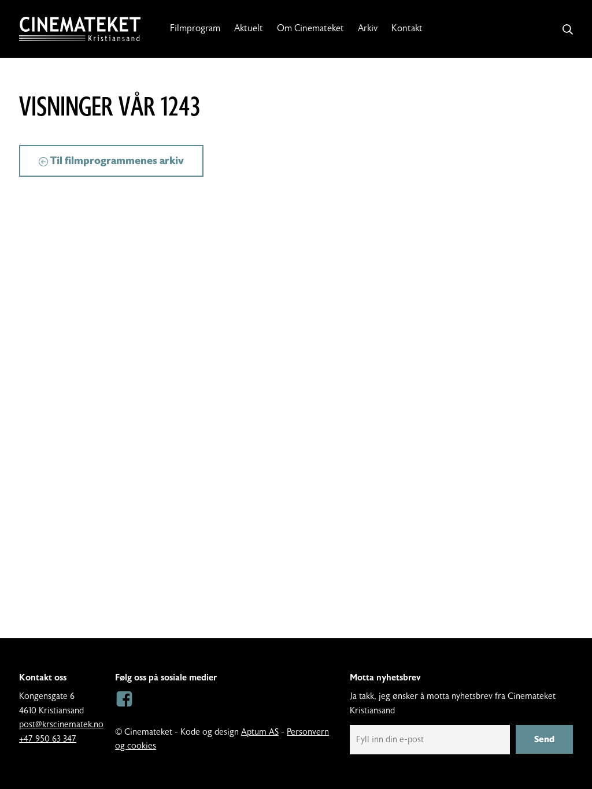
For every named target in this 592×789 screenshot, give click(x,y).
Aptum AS (260, 732)
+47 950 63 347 (47, 739)
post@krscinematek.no (61, 725)
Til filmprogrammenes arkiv (116, 160)
